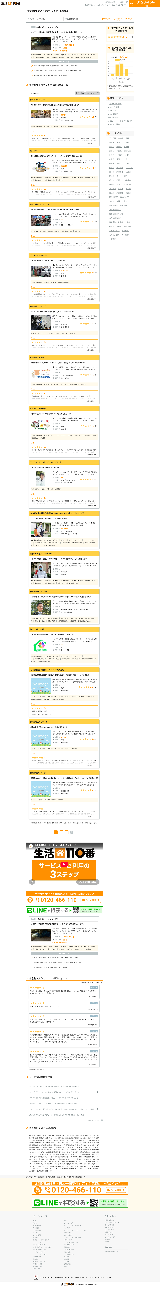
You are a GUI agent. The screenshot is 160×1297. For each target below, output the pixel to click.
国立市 (120, 189)
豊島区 (111, 159)
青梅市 (111, 176)
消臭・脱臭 (67, 1252)
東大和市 (119, 193)
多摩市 (111, 201)
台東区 (126, 142)
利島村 (111, 226)
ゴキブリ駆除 (114, 107)
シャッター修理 (68, 1223)
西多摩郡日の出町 (116, 214)
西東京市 (123, 205)
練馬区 (119, 163)
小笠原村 (112, 239)
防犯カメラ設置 (37, 1264)
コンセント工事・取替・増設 (72, 1237)
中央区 (120, 138)
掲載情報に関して (110, 1227)
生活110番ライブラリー (120, 5)
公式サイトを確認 (58, 51)
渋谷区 (111, 155)
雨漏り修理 (67, 1247)
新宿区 (111, 142)
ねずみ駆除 (67, 1232)
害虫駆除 (41, 1177)
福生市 (128, 189)
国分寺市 (112, 189)
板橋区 (111, 163)
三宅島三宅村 (114, 231)
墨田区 (111, 147)
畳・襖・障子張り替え (39, 1249)
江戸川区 (119, 168)
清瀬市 (128, 193)
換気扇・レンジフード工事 (41, 1240)
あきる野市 (113, 205)
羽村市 (126, 201)
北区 (118, 159)
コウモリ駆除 (37, 1235)
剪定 (34, 1220)
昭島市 (126, 176)
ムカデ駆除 (113, 114)
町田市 (119, 180)
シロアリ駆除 (114, 124)
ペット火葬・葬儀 (69, 1254)
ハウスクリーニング (39, 1252)
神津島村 (127, 226)
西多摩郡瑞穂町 (115, 210)
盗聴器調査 (67, 1264)
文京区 (119, 142)
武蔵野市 (119, 172)
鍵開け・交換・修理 (39, 1245)
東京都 (59, 1177)
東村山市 (127, 184)
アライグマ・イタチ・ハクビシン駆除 (75, 1230)
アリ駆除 (112, 110)
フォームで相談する (92, 900)
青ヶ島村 (125, 235)
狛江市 (111, 193)
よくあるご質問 (124, 2)
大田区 (119, 151)
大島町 (127, 222)
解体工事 (66, 1259)
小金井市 (127, 180)
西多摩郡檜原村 (115, 218)
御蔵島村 (125, 231)
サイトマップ (109, 1234)
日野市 (119, 184)
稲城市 (119, 201)
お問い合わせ (109, 1232)
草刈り (35, 1223)
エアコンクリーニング (39, 1254)
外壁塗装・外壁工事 (39, 1261)
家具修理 (66, 1257)
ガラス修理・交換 (69, 1245)
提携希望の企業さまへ (111, 1251)
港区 (127, 138)
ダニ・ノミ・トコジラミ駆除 (120, 121)
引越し (66, 1266)
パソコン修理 (37, 1257)
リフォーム (67, 1261)
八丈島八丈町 (114, 235)
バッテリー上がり (69, 1249)
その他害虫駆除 (115, 104)
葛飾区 (111, 168)
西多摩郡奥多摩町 (116, 222)
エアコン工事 (68, 1240)
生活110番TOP (31, 1177)
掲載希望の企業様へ (110, 2)
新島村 (119, 226)
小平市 (111, 184)
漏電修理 (35, 1237)
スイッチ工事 (37, 1242)
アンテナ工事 (68, 1235)
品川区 (126, 147)
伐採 (65, 1220)
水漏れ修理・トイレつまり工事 (42, 1247)
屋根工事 (35, 1259)
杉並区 (126, 155)
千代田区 (112, 138)
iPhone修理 (36, 1269)
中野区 (119, 155)
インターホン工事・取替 (71, 1242)
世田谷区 (127, 151)
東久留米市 (113, 197)
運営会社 (107, 1242)
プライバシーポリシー (111, 1237)
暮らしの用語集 (109, 1225)
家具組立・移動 (37, 1266)
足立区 (126, 163)
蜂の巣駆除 (113, 117)
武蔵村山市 (124, 197)
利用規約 (107, 1239)
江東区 (119, 147)
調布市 (111, 180)
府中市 (119, 176)
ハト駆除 (35, 1232)
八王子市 (129, 168)
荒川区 (124, 159)
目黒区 (111, 151)
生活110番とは (90, 5)
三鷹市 (128, 172)
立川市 (111, 172)
